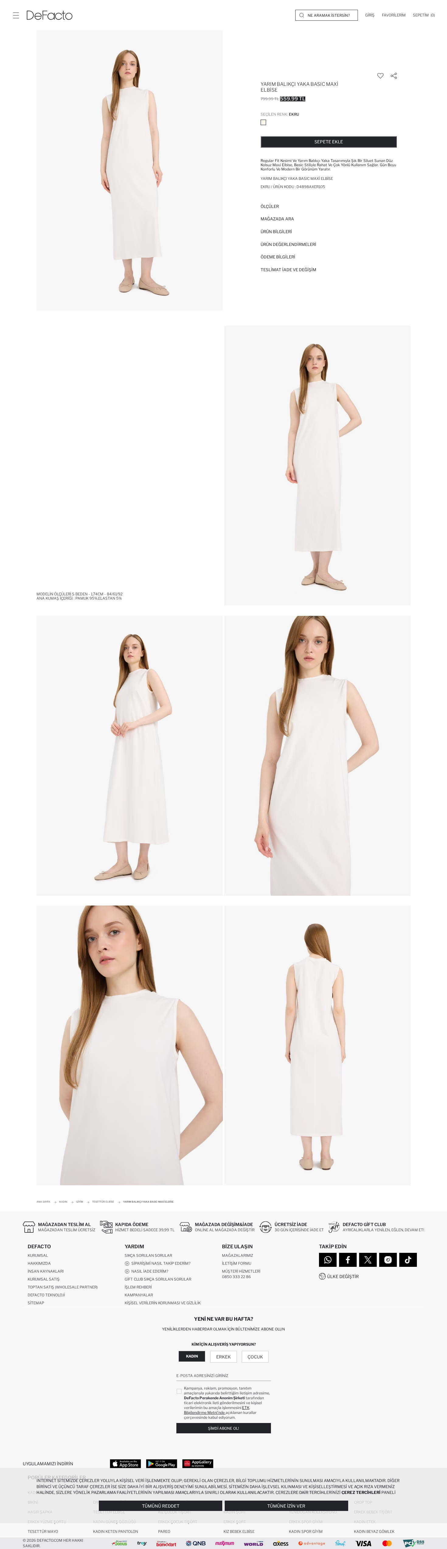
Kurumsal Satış (44, 1279)
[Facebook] (348, 1260)
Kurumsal (38, 1255)
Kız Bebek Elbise (239, 1531)
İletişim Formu (236, 1263)
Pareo (164, 1531)
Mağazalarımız (237, 1255)
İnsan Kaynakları (46, 1271)
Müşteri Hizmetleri (241, 1271)
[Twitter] (368, 1260)
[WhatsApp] (328, 1260)
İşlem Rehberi (138, 1287)
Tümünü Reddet (160, 1506)
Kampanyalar (139, 1295)
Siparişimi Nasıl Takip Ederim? (160, 1263)
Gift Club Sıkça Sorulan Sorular (158, 1279)
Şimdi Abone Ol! (223, 1428)
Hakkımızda (39, 1263)
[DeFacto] (49, 15)
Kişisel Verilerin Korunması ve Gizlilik (163, 1303)
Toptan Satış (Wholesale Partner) (63, 1287)
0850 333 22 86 (236, 1276)
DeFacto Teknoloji (46, 1295)
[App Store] (125, 1463)
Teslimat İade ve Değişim (288, 269)
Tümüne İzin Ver (286, 1506)
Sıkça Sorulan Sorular (148, 1255)
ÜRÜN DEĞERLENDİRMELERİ (288, 244)
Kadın (192, 1356)
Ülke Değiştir (343, 1276)
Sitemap (36, 1303)
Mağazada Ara (277, 218)
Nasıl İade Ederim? (149, 1271)
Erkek (223, 1356)
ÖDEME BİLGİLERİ (278, 256)
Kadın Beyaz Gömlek (374, 1531)
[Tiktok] (408, 1260)
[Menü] (15, 15)
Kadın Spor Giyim (306, 1531)
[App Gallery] (197, 1463)
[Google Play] (161, 1463)
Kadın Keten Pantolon (115, 1531)
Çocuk (255, 1356)
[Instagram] (388, 1260)
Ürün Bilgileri (276, 231)
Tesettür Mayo (43, 1531)
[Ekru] (263, 122)
